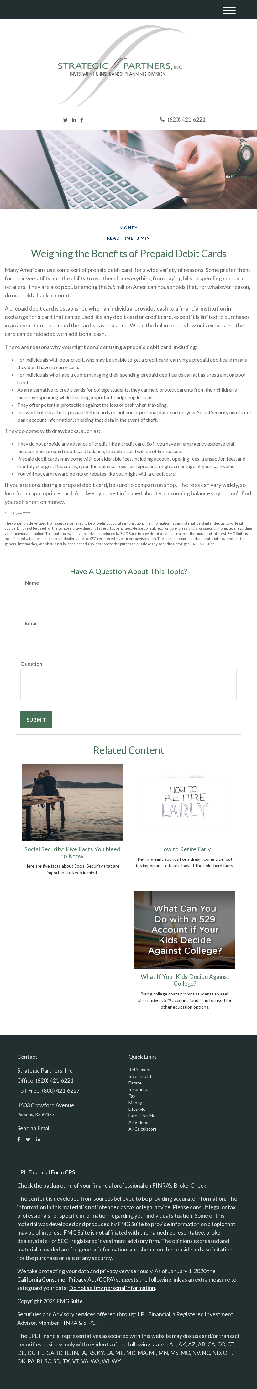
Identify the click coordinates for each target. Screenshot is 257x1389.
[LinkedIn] (74, 120)
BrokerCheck (190, 1185)
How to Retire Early (185, 849)
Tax (131, 1096)
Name (32, 583)
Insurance (138, 1089)
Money (135, 1102)
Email (31, 623)
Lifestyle (136, 1109)
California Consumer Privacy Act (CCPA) (66, 1279)
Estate (135, 1082)
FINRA (68, 1322)
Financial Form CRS (51, 1172)
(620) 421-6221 (186, 119)
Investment (140, 1076)
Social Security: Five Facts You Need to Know (72, 852)
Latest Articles (143, 1115)
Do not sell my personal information (112, 1287)
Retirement (139, 1069)
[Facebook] (81, 120)
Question (31, 663)
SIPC (89, 1322)
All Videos (138, 1122)
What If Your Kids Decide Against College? (185, 980)
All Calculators (142, 1128)
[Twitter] (65, 120)
